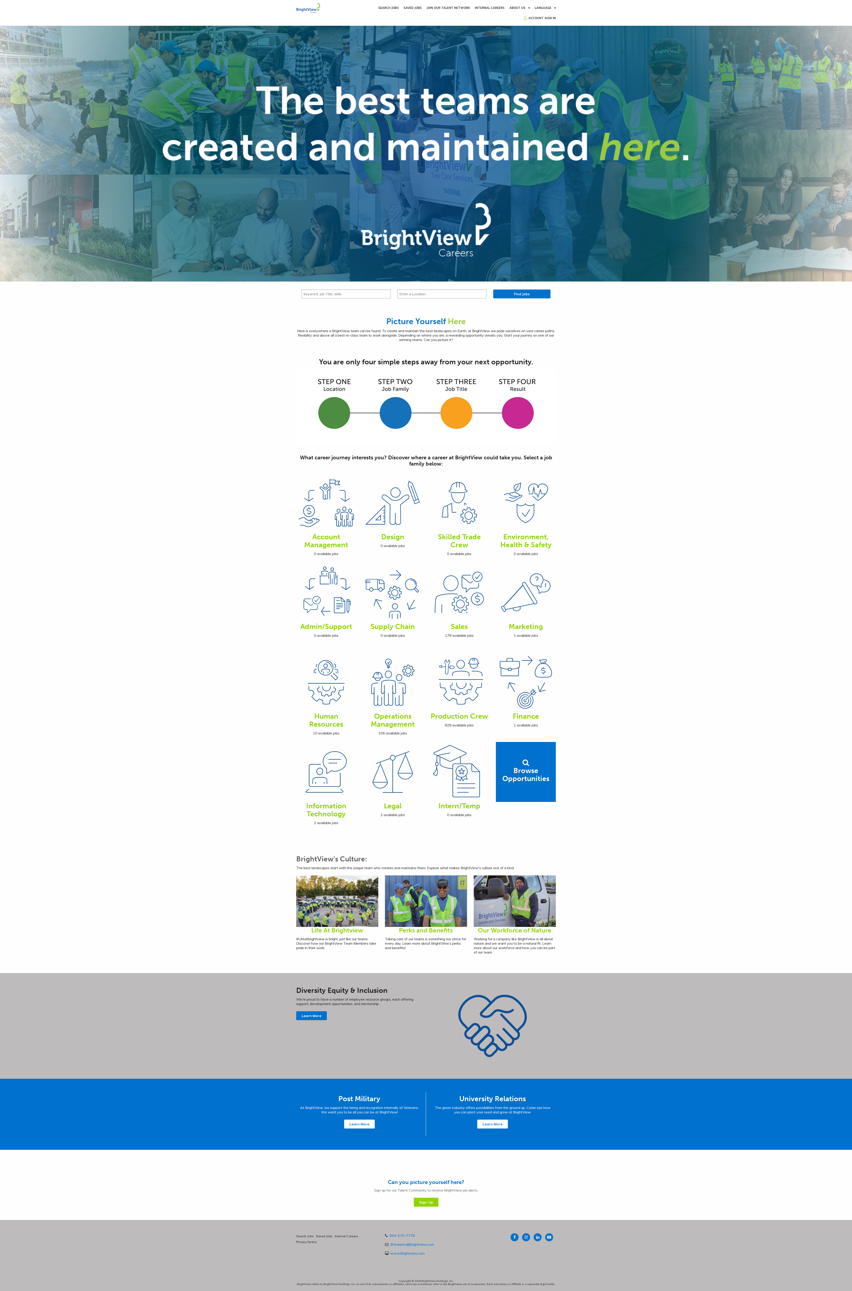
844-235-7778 (402, 1235)
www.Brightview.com (407, 1253)
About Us (517, 8)
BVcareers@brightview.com (412, 1244)
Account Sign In (542, 18)
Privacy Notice (306, 1242)
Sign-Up (426, 1202)
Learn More (311, 1015)
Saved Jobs (413, 8)
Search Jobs (388, 8)
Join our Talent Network (448, 8)
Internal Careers (490, 8)
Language (543, 8)
